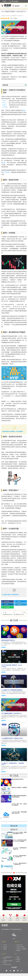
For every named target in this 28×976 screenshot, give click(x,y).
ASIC (4, 105)
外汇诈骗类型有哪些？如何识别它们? (11, 713)
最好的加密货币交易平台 (8, 640)
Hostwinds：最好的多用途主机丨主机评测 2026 (19, 856)
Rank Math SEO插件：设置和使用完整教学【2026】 (20, 833)
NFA (4, 100)
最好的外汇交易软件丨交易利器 (19, 787)
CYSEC (5, 107)
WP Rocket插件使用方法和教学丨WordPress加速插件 (19, 840)
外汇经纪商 (6, 172)
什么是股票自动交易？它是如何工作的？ (12, 738)
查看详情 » (3, 647)
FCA (4, 103)
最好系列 (17, 6)
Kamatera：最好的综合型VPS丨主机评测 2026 (20, 864)
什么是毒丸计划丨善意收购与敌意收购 (11, 690)
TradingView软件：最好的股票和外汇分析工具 (19, 812)
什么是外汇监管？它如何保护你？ (10, 594)
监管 (24, 110)
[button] (26, 5)
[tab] (14, 825)
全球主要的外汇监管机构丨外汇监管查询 (12, 431)
